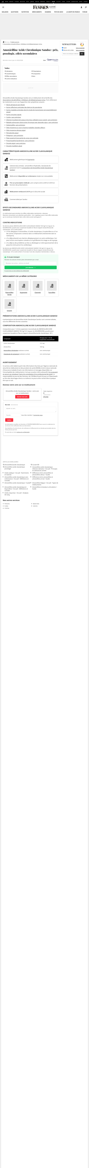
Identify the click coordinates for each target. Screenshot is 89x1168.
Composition (36, 74)
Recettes (22, 1)
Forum (85, 1)
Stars (63, 1)
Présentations (37, 71)
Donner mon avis (22, 397)
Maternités (36, 504)
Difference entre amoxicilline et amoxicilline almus (42, 474)
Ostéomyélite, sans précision (15, 125)
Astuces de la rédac (68, 50)
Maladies (5, 12)
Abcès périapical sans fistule (15, 105)
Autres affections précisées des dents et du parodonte (24, 107)
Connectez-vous (38, 415)
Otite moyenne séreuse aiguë (15, 130)
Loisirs (68, 1)
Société (58, 1)
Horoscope (74, 1)
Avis (34, 76)
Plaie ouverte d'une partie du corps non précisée (22, 138)
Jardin (32, 1)
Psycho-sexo (58, 12)
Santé (53, 1)
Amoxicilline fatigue (38, 483)
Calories (35, 506)
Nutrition (25, 12)
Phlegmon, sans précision (14, 135)
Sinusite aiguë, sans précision (16, 143)
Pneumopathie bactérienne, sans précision (20, 141)
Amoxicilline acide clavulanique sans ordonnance (16, 478)
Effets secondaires (11, 76)
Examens (48, 12)
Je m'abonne (29, 267)
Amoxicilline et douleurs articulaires (44, 487)
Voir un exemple (80, 48)
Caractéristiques (11, 74)
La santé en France (73, 12)
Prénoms (7, 504)
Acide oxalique (9, 473)
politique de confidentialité (23, 432)
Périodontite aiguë (12, 133)
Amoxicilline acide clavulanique (15, 483)
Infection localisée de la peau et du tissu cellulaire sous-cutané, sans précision (31, 120)
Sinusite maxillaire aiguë (14, 146)
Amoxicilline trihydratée (11, 350)
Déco (27, 1)
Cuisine (17, 1)
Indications (9, 71)
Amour (37, 1)
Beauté (11, 1)
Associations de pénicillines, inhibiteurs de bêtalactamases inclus (23, 44)
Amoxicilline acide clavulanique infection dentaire (42, 468)
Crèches (7, 508)
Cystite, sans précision (13, 117)
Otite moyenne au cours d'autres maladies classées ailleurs (25, 128)
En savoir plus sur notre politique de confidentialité (17, 270)
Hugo (80, 1)
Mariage (42, 1)
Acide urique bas (10, 493)
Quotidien (14, 12)
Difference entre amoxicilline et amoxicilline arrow (42, 478)
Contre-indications (11, 79)
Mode (6, 1)
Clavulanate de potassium (11, 354)
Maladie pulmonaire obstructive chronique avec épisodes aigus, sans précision (32, 122)
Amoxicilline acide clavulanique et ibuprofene (15, 488)
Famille (48, 1)
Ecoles (6, 506)
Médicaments (37, 12)
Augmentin (31, 159)
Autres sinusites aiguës (13, 115)
